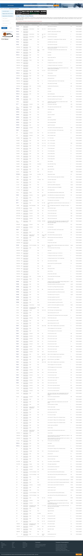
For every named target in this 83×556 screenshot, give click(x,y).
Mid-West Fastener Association (61, 548)
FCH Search (6, 8)
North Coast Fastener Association (61, 544)
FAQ (12, 544)
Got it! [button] (79, 554)
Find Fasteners (10, 5)
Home (2, 8)
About (13, 543)
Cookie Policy (25, 543)
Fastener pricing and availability (40, 544)
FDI (1, 542)
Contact (13, 542)
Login (2, 547)
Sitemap (24, 547)
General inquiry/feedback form (40, 545)
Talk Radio (3, 543)
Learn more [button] (36, 554)
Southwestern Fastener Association (61, 549)
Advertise (24, 542)
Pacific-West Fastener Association (61, 545)
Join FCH (13, 547)
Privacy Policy (25, 544)
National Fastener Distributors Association (63, 550)
